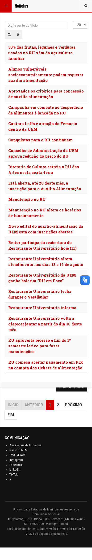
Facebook (15, 465)
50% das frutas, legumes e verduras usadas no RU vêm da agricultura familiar (41, 53)
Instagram (16, 460)
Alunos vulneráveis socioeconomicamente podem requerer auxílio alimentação (45, 75)
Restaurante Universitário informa (42, 307)
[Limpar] (18, 34)
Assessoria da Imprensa (25, 445)
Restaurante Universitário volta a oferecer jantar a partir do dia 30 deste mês (45, 324)
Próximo (73, 405)
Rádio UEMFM (18, 450)
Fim (11, 415)
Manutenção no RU (27, 199)
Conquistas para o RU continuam (40, 139)
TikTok (13, 474)
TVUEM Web (17, 455)
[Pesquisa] (9, 34)
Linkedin (14, 469)
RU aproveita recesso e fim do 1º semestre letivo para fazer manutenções (39, 346)
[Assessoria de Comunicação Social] (24, 6)
